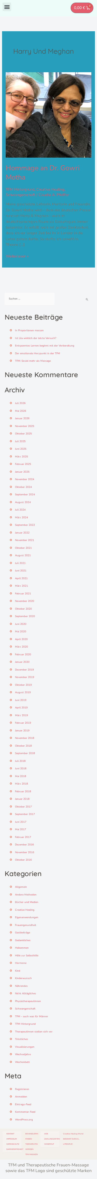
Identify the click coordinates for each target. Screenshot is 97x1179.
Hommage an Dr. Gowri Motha (42, 172)
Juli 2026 (20, 403)
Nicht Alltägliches (25, 993)
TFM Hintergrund (20, 189)
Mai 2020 (20, 631)
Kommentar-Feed (25, 1112)
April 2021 (21, 578)
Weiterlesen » (17, 256)
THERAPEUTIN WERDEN (31, 1146)
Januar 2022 (22, 533)
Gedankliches (23, 940)
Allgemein (21, 887)
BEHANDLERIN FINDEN (31, 1136)
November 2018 (24, 738)
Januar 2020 (22, 662)
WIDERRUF (49, 1144)
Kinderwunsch (23, 978)
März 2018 (21, 784)
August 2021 (23, 555)
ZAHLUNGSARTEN (51, 1139)
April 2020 (21, 639)
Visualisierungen (24, 1047)
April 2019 (21, 707)
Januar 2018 (22, 799)
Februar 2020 (23, 654)
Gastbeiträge (22, 932)
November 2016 (24, 852)
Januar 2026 (22, 418)
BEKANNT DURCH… (71, 1139)
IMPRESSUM (11, 1139)
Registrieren (22, 1089)
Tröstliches (21, 1039)
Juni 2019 (20, 700)
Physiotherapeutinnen (28, 1001)
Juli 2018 (20, 761)
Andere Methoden (25, 895)
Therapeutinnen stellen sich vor (34, 1031)
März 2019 (21, 715)
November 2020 (24, 601)
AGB (46, 1134)
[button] (7, 7)
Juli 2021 (20, 563)
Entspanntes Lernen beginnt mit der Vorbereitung (44, 346)
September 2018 (25, 753)
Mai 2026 (20, 411)
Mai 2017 (20, 829)
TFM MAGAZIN (31, 1154)
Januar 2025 (22, 472)
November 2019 (24, 677)
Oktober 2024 (23, 487)
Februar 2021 (23, 593)
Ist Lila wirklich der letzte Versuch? (35, 338)
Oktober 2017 (23, 807)
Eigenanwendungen (26, 917)
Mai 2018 (20, 776)
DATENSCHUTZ (12, 1144)
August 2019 (23, 692)
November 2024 (24, 479)
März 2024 (21, 517)
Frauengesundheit (25, 925)
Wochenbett (22, 1062)
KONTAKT (10, 1134)
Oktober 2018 (23, 746)
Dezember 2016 (24, 844)
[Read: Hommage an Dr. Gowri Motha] (48, 114)
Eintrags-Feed (23, 1104)
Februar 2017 (23, 837)
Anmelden (21, 1097)
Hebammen (22, 948)
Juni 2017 (20, 822)
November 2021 (24, 540)
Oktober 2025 (23, 433)
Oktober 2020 (23, 609)
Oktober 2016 (23, 860)
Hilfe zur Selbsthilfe (26, 955)
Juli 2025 (20, 441)
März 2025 (21, 456)
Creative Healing (50, 189)
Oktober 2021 (23, 548)
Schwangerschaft (20, 194)
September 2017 (25, 814)
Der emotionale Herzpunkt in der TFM (37, 353)
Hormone (20, 963)
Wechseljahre (23, 1054)
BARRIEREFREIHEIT (13, 1149)
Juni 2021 (20, 570)
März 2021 (21, 586)
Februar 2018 (23, 791)
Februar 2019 (23, 723)
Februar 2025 (23, 464)
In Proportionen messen (29, 330)
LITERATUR (68, 1144)
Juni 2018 (20, 768)
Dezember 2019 (24, 670)
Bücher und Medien (26, 902)
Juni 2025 (20, 449)
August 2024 (23, 502)
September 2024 (25, 494)
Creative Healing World (73, 1134)
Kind (17, 971)
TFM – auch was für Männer (31, 1016)
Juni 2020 (20, 624)
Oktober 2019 (23, 685)
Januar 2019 (22, 730)
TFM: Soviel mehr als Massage (33, 361)
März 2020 (21, 647)
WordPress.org (24, 1119)
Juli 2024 (20, 510)
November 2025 (24, 426)
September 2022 (25, 525)
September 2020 (25, 616)
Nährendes (21, 986)
